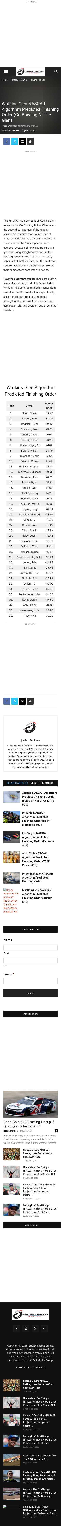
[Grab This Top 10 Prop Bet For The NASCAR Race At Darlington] (11, 1460)
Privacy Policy (23, 1367)
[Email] (22, 141)
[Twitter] (14, 141)
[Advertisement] (30, 34)
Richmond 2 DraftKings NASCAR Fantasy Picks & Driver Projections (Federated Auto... (40, 1510)
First (6, 953)
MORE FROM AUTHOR (42, 783)
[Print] (30, 141)
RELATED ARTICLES (17, 783)
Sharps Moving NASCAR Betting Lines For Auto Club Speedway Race (38, 1153)
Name (7, 940)
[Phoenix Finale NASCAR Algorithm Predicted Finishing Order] (11, 878)
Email (8, 974)
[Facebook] (6, 141)
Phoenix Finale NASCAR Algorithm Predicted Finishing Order (37, 877)
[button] (5, 71)
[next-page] (11, 910)
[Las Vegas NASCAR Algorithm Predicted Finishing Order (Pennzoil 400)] (11, 837)
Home (5, 79)
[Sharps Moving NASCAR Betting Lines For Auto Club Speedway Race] (11, 1154)
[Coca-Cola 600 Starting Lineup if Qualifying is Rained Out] (30, 1104)
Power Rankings (37, 79)
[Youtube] (44, 1328)
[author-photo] (30, 735)
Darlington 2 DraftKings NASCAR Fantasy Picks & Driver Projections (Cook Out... (40, 1209)
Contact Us (39, 1367)
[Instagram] (26, 1328)
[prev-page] (5, 910)
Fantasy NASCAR (19, 79)
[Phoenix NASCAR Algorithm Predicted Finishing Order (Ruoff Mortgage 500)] (11, 817)
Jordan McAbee (12, 130)
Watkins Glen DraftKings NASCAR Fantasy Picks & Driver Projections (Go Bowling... (40, 1493)
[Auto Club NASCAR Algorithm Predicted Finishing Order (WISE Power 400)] (11, 857)
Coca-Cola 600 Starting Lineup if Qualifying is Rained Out (28, 1124)
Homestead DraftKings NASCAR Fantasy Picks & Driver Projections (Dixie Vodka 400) (40, 1171)
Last (6, 966)
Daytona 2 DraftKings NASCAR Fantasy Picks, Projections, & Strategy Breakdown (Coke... (40, 1475)
